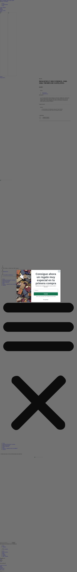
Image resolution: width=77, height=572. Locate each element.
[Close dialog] (59, 271)
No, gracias (45, 299)
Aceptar (46, 294)
